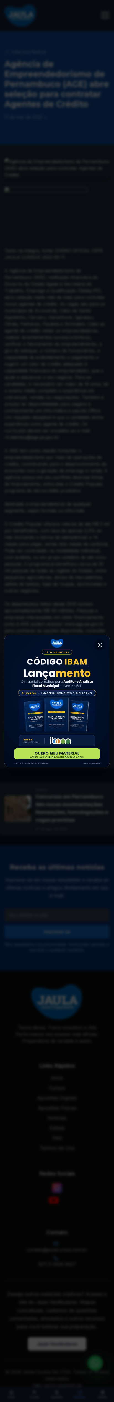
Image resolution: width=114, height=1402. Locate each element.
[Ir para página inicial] (20, 15)
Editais (102, 1397)
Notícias (80, 1397)
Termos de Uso (57, 1148)
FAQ (57, 1138)
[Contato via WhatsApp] (95, 1363)
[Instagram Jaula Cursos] (57, 1188)
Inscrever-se (57, 931)
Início (11, 1397)
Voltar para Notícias (28, 51)
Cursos (34, 1397)
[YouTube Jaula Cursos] (54, 1200)
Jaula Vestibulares (57, 1344)
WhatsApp (28, 736)
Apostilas (57, 1397)
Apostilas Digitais (57, 1098)
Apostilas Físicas (57, 1108)
